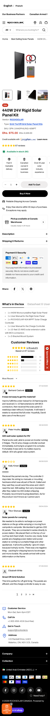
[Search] (44, 30)
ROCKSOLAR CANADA (21, 701)
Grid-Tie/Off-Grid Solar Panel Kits (26, 124)
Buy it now (25, 193)
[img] (8, 386)
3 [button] (26, 594)
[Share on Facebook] (14, 289)
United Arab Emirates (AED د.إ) (20, 670)
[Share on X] (22, 289)
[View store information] (43, 222)
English (8, 5)
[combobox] (25, 30)
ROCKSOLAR (16, 119)
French (19, 6)
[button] (8, 145)
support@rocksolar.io (18, 630)
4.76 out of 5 (32, 348)
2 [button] (21, 594)
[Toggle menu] (4, 22)
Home (5, 39)
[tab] (13, 305)
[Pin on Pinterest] (31, 289)
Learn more (42, 139)
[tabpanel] (25, 324)
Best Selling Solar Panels (22, 39)
